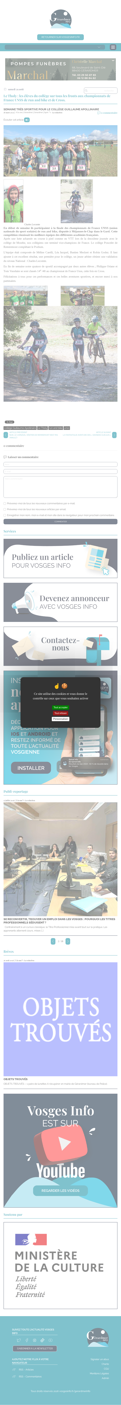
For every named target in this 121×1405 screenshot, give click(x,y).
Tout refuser (60, 713)
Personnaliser (60, 719)
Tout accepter (61, 707)
